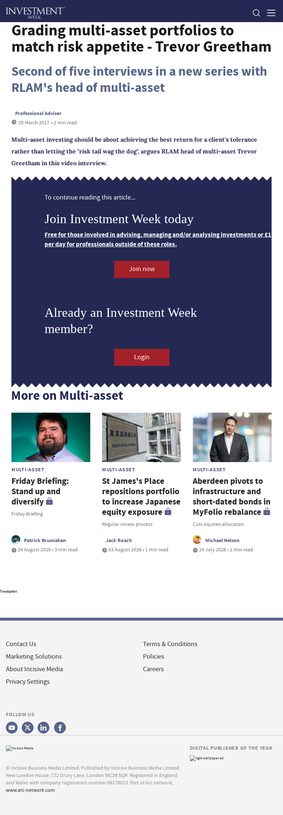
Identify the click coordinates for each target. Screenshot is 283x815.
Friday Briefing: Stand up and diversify (40, 491)
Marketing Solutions (34, 656)
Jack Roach (119, 540)
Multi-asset (28, 469)
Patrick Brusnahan (45, 540)
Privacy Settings (28, 681)
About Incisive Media (34, 669)
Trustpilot (8, 591)
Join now (142, 269)
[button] (256, 12)
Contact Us (21, 644)
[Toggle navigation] (269, 12)
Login (142, 357)
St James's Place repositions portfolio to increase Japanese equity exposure (141, 496)
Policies (153, 656)
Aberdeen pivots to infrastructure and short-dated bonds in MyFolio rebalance (231, 496)
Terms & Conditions (170, 644)
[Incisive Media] (19, 747)
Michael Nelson (222, 540)
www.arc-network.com (30, 790)
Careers (153, 669)
